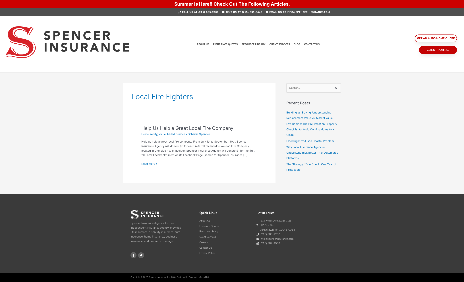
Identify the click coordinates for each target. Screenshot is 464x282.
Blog (297, 44)
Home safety (149, 134)
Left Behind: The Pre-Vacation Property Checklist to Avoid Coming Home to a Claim (311, 129)
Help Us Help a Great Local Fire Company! (188, 128)
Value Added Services (173, 134)
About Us (203, 44)
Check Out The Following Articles (251, 4)
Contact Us (312, 44)
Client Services (279, 44)
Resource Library (253, 44)
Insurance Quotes (225, 44)
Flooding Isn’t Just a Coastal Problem (310, 141)
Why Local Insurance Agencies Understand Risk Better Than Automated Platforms (312, 152)
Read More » (149, 163)
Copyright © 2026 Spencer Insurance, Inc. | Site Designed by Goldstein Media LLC (169, 277)
